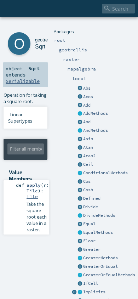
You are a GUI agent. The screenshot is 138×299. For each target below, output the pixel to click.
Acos (88, 96)
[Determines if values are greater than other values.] (80, 250)
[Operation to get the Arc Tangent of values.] (80, 148)
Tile (32, 190)
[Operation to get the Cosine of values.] (80, 182)
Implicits (94, 291)
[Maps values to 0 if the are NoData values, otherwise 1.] (80, 199)
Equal (89, 223)
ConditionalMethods (105, 172)
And (87, 121)
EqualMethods (98, 232)
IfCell (90, 283)
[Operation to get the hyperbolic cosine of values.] (80, 190)
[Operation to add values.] (80, 105)
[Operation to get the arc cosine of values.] (80, 97)
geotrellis (44, 40)
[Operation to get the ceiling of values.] (80, 165)
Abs (87, 88)
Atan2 (89, 155)
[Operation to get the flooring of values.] (80, 241)
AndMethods (95, 130)
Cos (87, 181)
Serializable (23, 81)
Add (87, 105)
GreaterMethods (100, 257)
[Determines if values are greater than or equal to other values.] (80, 267)
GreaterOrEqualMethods (109, 274)
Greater (91, 249)
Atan (88, 147)
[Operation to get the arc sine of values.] (80, 139)
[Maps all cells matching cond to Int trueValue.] (80, 284)
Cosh (88, 189)
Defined (91, 198)
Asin (88, 138)
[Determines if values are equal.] (80, 224)
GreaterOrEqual (100, 266)
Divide (90, 206)
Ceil (88, 164)
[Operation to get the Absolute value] (80, 88)
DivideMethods (99, 215)
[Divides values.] (80, 207)
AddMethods (95, 113)
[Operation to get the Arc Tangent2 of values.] (80, 156)
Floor (89, 240)
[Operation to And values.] (80, 122)
